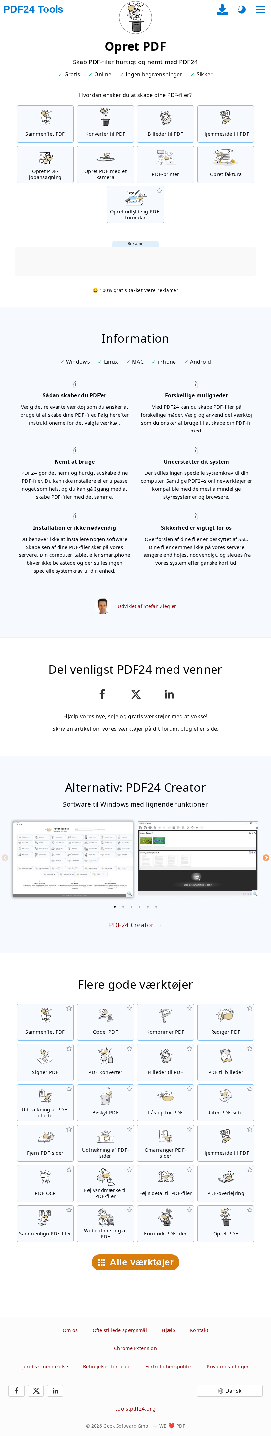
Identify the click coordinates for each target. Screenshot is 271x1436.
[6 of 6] (156, 906)
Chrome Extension (135, 1348)
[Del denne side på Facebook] (102, 694)
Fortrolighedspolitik (168, 1366)
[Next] (266, 857)
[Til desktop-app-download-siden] (222, 9)
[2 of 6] (123, 906)
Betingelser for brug (107, 1366)
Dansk (233, 1390)
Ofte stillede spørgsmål (120, 1330)
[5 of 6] (148, 906)
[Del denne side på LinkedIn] (169, 694)
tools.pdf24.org (135, 1408)
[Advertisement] (135, 261)
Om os (70, 1330)
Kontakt (199, 1330)
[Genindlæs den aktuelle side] (135, 17)
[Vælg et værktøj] (260, 9)
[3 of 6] (131, 906)
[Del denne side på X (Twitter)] (135, 694)
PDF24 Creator (131, 925)
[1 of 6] (115, 906)
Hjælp (168, 1330)
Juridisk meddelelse (45, 1366)
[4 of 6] (139, 906)
